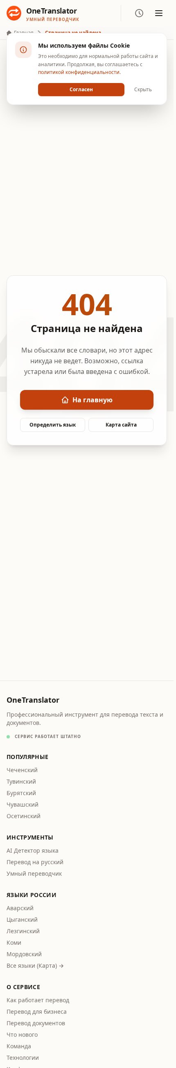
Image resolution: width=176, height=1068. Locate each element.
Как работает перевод (38, 1000)
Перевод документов (36, 1023)
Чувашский (22, 804)
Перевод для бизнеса (37, 1011)
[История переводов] (139, 13)
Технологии (23, 1057)
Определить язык (52, 424)
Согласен (81, 89)
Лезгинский (23, 931)
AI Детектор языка (33, 850)
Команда (19, 1046)
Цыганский (22, 919)
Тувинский (21, 781)
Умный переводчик (34, 873)
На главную (92, 399)
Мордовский (24, 954)
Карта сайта (121, 424)
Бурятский (21, 793)
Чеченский (22, 770)
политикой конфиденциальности (79, 72)
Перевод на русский (35, 862)
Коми (14, 942)
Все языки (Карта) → (35, 965)
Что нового (22, 1034)
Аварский (20, 908)
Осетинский (24, 816)
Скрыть (143, 89)
